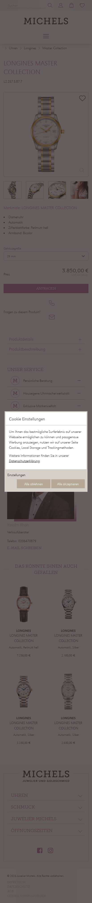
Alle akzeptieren (68, 484)
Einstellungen (16, 475)
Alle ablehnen (33, 484)
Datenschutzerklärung (24, 461)
